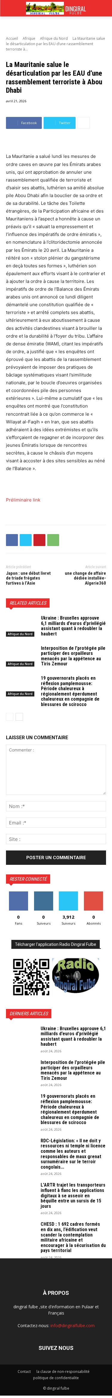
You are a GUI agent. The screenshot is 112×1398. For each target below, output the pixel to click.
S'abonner (93, 893)
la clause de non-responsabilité (63, 1371)
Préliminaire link (23, 500)
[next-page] (19, 717)
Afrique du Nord (54, 38)
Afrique (29, 38)
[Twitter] (26, 540)
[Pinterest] (39, 540)
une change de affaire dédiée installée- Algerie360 (85, 578)
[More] (83, 123)
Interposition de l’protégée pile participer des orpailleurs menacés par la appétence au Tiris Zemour (73, 656)
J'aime (18, 893)
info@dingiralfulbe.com (72, 1325)
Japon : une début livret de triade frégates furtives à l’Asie (28, 578)
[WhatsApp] (53, 540)
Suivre (43, 893)
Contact (24, 1371)
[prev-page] (9, 717)
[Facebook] (12, 540)
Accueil (12, 38)
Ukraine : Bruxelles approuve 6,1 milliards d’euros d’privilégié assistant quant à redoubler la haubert (73, 626)
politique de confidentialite (56, 1377)
